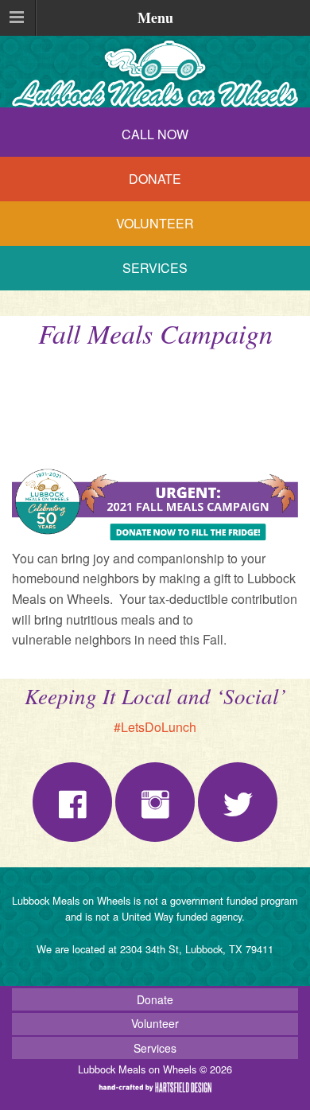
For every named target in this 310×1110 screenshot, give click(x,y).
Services (155, 268)
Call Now (155, 134)
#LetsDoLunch (155, 727)
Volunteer (155, 223)
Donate (155, 178)
